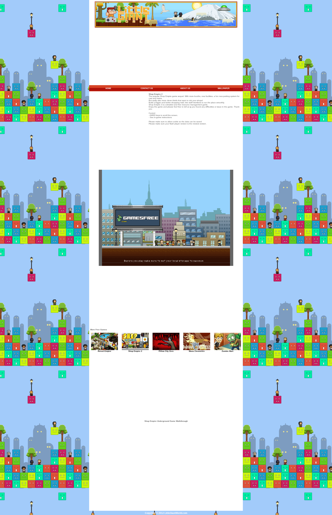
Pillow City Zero (166, 351)
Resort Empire (104, 351)
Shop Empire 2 (135, 351)
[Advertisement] (166, 56)
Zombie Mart (227, 351)
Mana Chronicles (197, 351)
